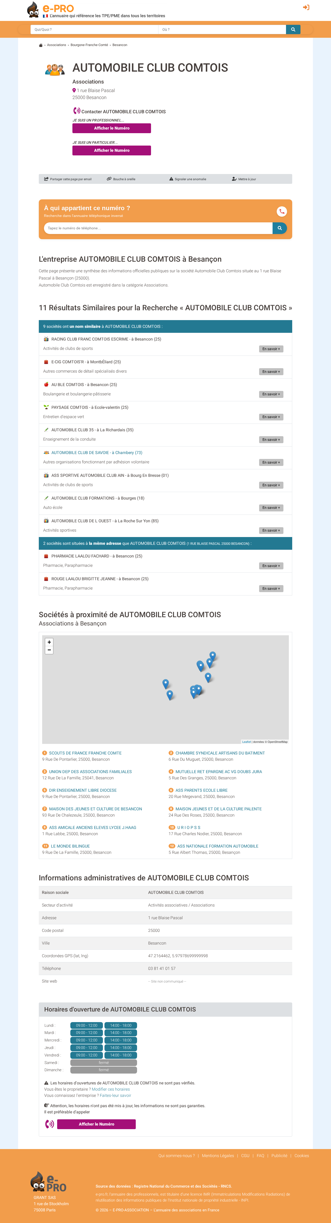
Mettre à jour (246, 179)
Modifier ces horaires (111, 1089)
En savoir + (271, 349)
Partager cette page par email (70, 179)
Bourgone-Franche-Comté (89, 45)
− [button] (49, 650)
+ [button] (49, 642)
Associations (56, 45)
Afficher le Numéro (112, 128)
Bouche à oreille (123, 179)
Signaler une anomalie (189, 179)
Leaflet (246, 741)
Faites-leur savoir (115, 1095)
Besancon (119, 45)
